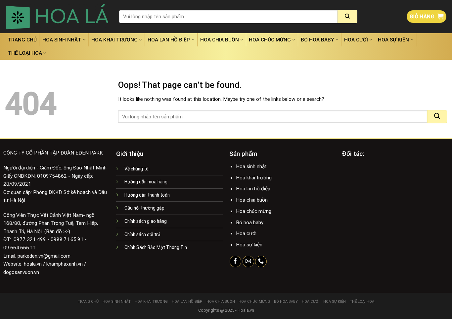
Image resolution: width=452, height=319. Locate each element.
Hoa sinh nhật (61, 40)
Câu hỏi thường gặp (144, 208)
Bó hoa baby (317, 40)
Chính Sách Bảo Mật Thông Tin (155, 247)
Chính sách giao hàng (145, 221)
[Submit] (347, 16)
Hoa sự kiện (393, 40)
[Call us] (261, 262)
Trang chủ (22, 40)
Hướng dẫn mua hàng (145, 181)
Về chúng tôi (137, 168)
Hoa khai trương (114, 40)
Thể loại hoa (25, 53)
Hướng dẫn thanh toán (147, 195)
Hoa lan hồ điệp (169, 40)
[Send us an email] (248, 262)
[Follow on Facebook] (235, 262)
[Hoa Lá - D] (57, 17)
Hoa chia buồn (219, 40)
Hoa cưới (356, 40)
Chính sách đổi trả (142, 234)
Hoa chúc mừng (270, 40)
